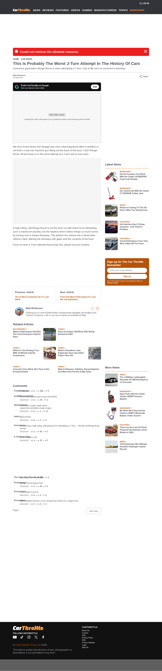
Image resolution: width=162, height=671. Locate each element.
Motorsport (19, 329)
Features (62, 10)
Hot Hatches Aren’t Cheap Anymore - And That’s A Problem (132, 226)
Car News (26, 59)
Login (84, 645)
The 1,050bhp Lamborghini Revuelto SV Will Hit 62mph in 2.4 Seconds (134, 379)
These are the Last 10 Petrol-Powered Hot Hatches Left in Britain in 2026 (133, 429)
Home (16, 59)
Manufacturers (105, 10)
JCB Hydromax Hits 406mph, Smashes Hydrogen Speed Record (133, 446)
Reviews (48, 10)
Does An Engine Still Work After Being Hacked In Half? (76, 333)
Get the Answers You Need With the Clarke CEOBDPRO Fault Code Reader (133, 176)
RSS (84, 640)
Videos (75, 10)
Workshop (137, 10)
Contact (85, 633)
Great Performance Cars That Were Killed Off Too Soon (134, 242)
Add (95, 87)
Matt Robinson (19, 75)
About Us (85, 630)
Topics (123, 10)
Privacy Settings (88, 642)
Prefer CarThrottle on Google (35, 85)
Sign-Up (85, 647)
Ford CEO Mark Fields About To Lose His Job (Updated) (78, 298)
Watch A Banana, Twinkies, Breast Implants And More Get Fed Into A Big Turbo (78, 370)
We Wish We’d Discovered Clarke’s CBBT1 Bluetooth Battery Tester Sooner (132, 413)
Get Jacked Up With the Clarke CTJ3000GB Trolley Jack (134, 192)
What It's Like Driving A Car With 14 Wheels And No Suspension (26, 353)
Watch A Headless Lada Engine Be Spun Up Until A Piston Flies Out (71, 353)
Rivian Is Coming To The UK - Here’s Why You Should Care (134, 208)
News (36, 10)
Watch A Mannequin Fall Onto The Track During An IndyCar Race (27, 334)
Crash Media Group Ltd (28, 644)
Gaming (87, 10)
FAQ (84, 635)
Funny (61, 329)
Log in (145, 3)
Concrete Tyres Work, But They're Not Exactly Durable (31, 370)
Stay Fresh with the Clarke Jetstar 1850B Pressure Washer (132, 396)
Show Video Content (56, 115)
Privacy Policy (112, 283)
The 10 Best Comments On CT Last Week (32, 298)
